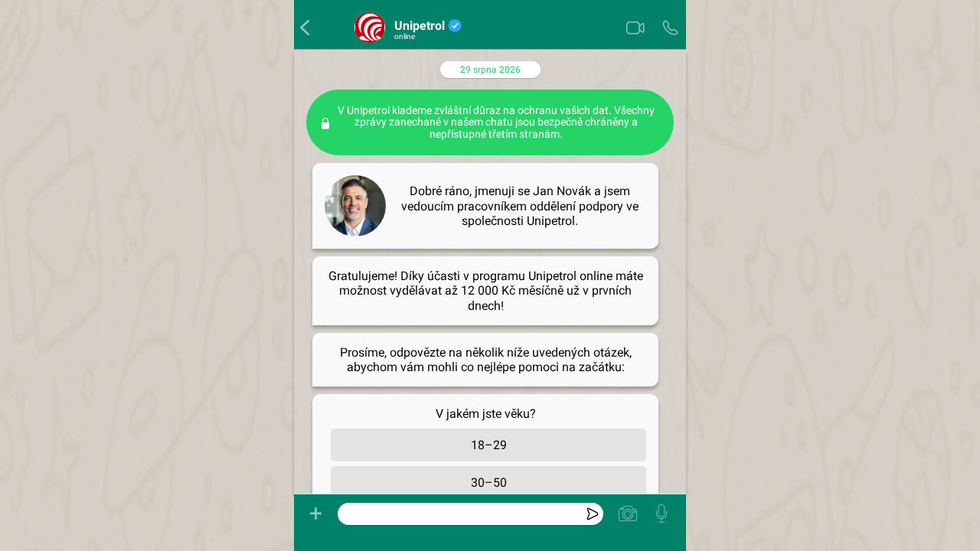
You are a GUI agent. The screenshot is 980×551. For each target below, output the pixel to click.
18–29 (489, 445)
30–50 (489, 482)
